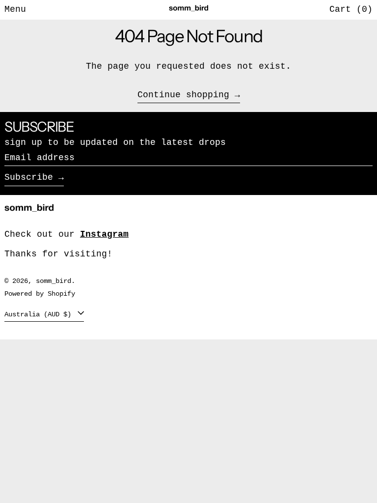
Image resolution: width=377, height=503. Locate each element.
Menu (15, 9)
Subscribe (28, 177)
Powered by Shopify (39, 294)
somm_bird (53, 281)
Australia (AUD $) (39, 314)
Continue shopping (183, 95)
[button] (351, 10)
